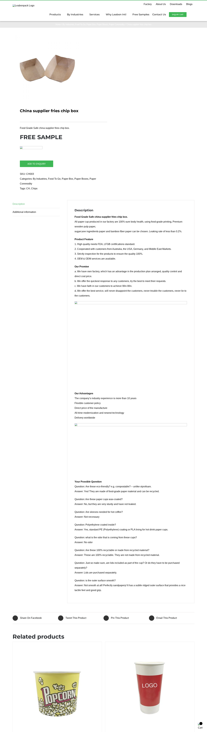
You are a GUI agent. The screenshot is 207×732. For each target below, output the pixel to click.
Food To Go (54, 179)
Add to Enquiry (36, 163)
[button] (190, 14)
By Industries (40, 179)
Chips (34, 188)
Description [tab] (19, 204)
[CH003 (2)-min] (47, 66)
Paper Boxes (81, 179)
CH (28, 188)
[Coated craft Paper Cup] (149, 686)
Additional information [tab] (24, 212)
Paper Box (67, 179)
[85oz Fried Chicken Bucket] (57, 686)
